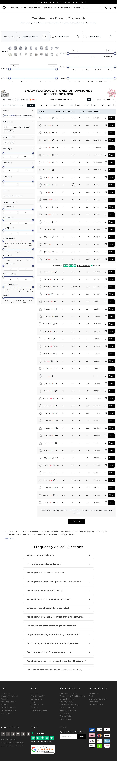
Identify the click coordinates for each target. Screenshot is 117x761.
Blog (33, 702)
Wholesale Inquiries (39, 710)
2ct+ (62, 105)
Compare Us (36, 699)
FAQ (91, 696)
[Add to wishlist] (106, 118)
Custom (4, 699)
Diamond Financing (68, 693)
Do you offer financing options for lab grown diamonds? (53, 634)
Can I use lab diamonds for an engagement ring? (50, 652)
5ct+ (102, 105)
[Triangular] (57, 54)
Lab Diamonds (15, 8)
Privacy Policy (66, 716)
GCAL (15, 127)
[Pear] (36, 48)
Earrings (4, 705)
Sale (33, 99)
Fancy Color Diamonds (24, 115)
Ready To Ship (64, 8)
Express (22, 99)
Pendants (5, 713)
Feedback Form (96, 705)
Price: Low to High (103, 99)
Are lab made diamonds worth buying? (45, 590)
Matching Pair (8, 131)
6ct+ (109, 105)
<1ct (40, 105)
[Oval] (26, 48)
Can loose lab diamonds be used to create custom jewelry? (55, 670)
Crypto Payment (67, 699)
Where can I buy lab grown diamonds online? (48, 608)
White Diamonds (9, 115)
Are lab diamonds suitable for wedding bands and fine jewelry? (56, 661)
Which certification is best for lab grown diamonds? (51, 626)
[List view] (89, 99)
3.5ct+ (87, 105)
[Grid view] (92, 99)
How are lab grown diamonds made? (44, 564)
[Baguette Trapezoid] (26, 54)
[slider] (68, 53)
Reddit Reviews (37, 705)
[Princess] (15, 48)
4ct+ (94, 105)
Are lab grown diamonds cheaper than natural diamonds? (54, 582)
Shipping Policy (66, 702)
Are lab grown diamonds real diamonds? (46, 573)
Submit (31, 105)
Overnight (9, 99)
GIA (10, 127)
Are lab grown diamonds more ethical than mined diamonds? (55, 617)
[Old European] (15, 54)
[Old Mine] (46, 54)
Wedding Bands (8, 702)
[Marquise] (52, 48)
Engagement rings (32, 8)
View (111, 118)
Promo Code (65, 713)
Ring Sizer (93, 702)
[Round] (10, 48)
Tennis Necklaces (8, 710)
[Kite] (41, 54)
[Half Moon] (20, 54)
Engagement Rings (9, 696)
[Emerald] (31, 48)
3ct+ (78, 105)
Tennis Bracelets (8, 707)
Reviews (34, 707)
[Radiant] (46, 48)
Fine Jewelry (49, 8)
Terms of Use (65, 719)
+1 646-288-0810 (10, 740)
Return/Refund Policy (69, 705)
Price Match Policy (68, 707)
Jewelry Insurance (68, 710)
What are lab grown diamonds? (41, 555)
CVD (12, 142)
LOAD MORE (76, 521)
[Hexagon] (36, 54)
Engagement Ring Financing (72, 696)
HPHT (6, 142)
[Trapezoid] (52, 54)
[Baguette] (31, 54)
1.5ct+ (55, 105)
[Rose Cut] (10, 54)
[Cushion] (20, 48)
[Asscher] (41, 48)
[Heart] (57, 48)
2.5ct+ (71, 105)
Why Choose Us (37, 696)
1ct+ (47, 105)
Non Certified (24, 127)
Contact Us (94, 693)
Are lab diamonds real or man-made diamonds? (49, 599)
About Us (35, 693)
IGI (5, 127)
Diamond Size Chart (97, 699)
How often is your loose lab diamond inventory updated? (53, 643)
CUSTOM (77, 8)
